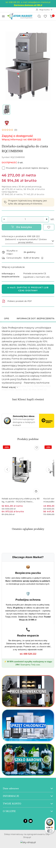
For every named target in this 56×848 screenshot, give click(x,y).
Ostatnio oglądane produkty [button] (28, 528)
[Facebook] (25, 821)
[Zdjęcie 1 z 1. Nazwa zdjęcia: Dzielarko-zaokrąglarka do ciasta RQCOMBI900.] (6, 109)
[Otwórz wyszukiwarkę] (39, 16)
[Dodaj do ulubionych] (48, 227)
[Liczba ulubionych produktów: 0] (45, 16)
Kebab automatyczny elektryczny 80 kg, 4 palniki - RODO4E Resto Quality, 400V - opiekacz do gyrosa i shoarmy (20, 500)
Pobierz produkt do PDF (19, 301)
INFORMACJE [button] (11, 796)
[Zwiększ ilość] (46, 219)
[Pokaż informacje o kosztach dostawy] (42, 258)
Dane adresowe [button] (11, 788)
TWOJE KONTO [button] (12, 803)
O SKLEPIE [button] (9, 811)
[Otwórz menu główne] (3, 16)
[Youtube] (31, 821)
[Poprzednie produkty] (7, 469)
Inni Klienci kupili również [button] (28, 399)
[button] (9, 130)
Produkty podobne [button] (28, 439)
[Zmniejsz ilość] (4, 219)
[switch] (49, 831)
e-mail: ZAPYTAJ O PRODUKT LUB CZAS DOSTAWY (28, 289)
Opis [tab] (6, 318)
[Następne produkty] (48, 469)
